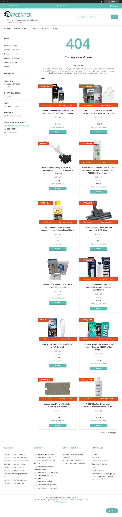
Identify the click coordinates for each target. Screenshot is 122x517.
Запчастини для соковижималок (16, 461)
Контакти (45, 28)
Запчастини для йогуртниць (15, 480)
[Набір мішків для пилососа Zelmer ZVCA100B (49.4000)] (58, 269)
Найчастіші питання (12, 58)
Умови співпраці (10, 62)
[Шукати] (114, 17)
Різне (105, 73)
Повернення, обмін (11, 54)
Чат (113, 511)
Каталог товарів (20, 28)
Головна (7, 28)
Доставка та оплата (12, 49)
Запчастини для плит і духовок (45, 488)
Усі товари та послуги (107, 433)
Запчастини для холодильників (45, 485)
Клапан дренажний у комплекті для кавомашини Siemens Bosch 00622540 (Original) (58, 170)
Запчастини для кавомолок (14, 464)
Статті (6, 67)
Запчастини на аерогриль (14, 470)
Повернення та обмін (100, 461)
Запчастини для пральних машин (46, 472)
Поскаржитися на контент (58, 500)
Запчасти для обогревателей (15, 474)
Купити (57, 132)
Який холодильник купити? (73, 460)
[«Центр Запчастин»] (18, 18)
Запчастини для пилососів (43, 457)
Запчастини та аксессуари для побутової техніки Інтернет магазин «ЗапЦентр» (103, 476)
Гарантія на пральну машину (74, 463)
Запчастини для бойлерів (14, 483)
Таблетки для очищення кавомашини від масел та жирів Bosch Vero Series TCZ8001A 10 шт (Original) (98, 170)
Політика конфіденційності (78, 500)
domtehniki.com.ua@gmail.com (17, 126)
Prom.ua (73, 498)
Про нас (36, 28)
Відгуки (55, 28)
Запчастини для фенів (12, 477)
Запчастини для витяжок (43, 481)
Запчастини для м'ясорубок (44, 454)
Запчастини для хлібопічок (14, 454)
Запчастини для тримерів (14, 467)
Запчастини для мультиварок (15, 457)
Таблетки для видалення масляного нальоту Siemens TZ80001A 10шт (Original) (98, 347)
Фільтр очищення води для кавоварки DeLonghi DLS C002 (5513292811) (98, 287)
